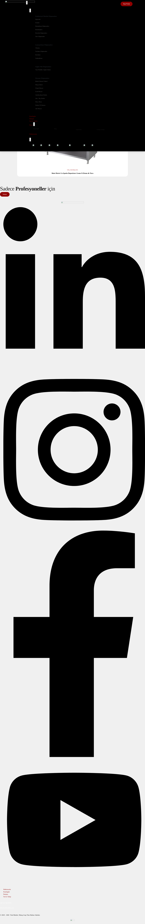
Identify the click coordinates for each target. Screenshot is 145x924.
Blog (55, 128)
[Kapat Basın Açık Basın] (34, 124)
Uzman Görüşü (100, 129)
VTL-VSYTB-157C (72, 170)
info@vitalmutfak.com (7, 908)
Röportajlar (36, 128)
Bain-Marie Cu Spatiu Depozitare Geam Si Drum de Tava (72, 173)
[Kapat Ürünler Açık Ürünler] (30, 10)
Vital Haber (79, 129)
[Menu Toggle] (27, 2)
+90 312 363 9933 (5, 903)
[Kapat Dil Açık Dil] (30, 139)
